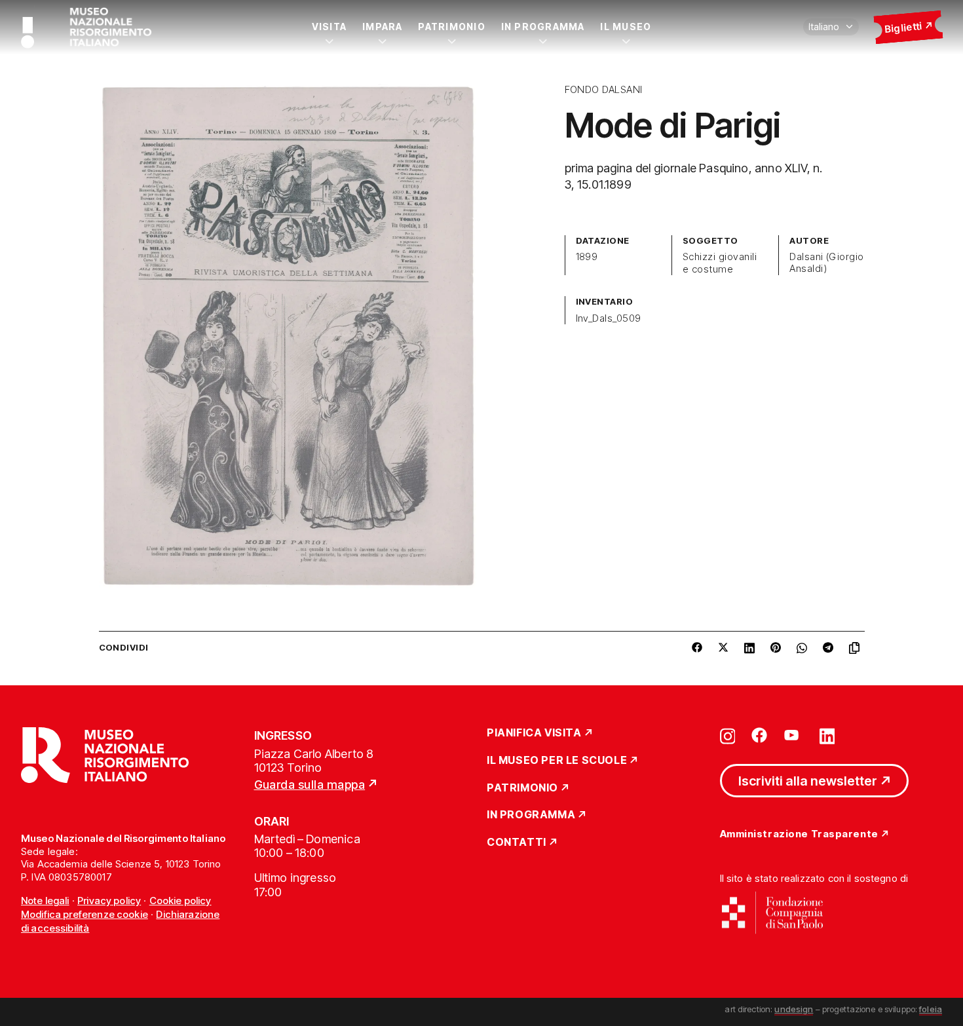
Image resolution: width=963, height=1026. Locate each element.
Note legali (45, 900)
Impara (382, 26)
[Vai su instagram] (728, 735)
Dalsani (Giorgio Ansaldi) (826, 263)
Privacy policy (109, 900)
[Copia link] (857, 648)
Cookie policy (180, 900)
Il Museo (625, 26)
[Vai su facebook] (759, 735)
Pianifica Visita (534, 733)
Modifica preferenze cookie (84, 914)
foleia (930, 1009)
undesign (793, 1009)
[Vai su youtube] (793, 735)
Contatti (516, 842)
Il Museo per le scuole (557, 761)
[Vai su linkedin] (827, 735)
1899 (587, 257)
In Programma (543, 26)
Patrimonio (451, 26)
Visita (329, 26)
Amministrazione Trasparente (799, 834)
